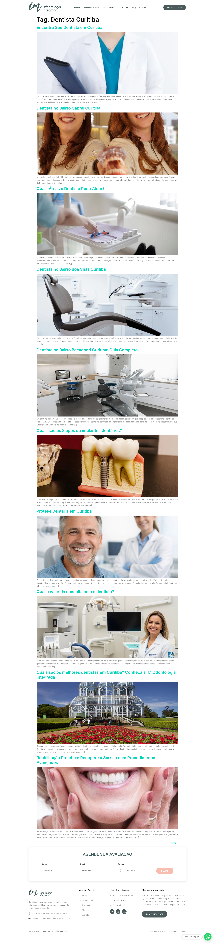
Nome (44, 864)
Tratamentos (110, 7)
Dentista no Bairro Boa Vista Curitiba (71, 269)
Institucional (91, 7)
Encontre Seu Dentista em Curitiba (69, 27)
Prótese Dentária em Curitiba (64, 511)
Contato (144, 7)
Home (77, 7)
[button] (208, 937)
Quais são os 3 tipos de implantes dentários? (79, 430)
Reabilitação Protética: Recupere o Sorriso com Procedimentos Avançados (96, 760)
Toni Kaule (63, 931)
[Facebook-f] (112, 911)
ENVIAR (164, 871)
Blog (125, 7)
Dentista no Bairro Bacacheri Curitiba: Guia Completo (87, 349)
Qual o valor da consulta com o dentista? (75, 591)
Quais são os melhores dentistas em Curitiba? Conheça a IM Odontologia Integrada (106, 674)
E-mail (82, 864)
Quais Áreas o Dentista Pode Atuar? (71, 188)
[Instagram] (118, 911)
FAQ (134, 7)
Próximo (173, 842)
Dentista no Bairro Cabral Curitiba (68, 108)
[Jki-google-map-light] (124, 911)
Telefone (121, 864)
